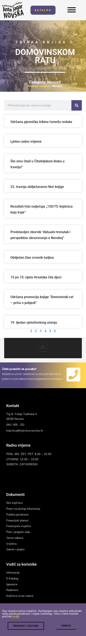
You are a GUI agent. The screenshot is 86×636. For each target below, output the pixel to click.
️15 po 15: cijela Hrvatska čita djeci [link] (35, 277)
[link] (13, 10)
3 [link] (41, 330)
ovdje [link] (16, 616)
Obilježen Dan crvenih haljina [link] (32, 258)
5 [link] (50, 330)
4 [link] (45, 330)
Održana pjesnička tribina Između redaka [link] (41, 122)
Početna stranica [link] (38, 86)
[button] (43, 347)
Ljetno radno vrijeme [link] (26, 141)
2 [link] (36, 330)
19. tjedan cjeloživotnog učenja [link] (33, 322)
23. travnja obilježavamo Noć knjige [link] (37, 187)
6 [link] (55, 330)
